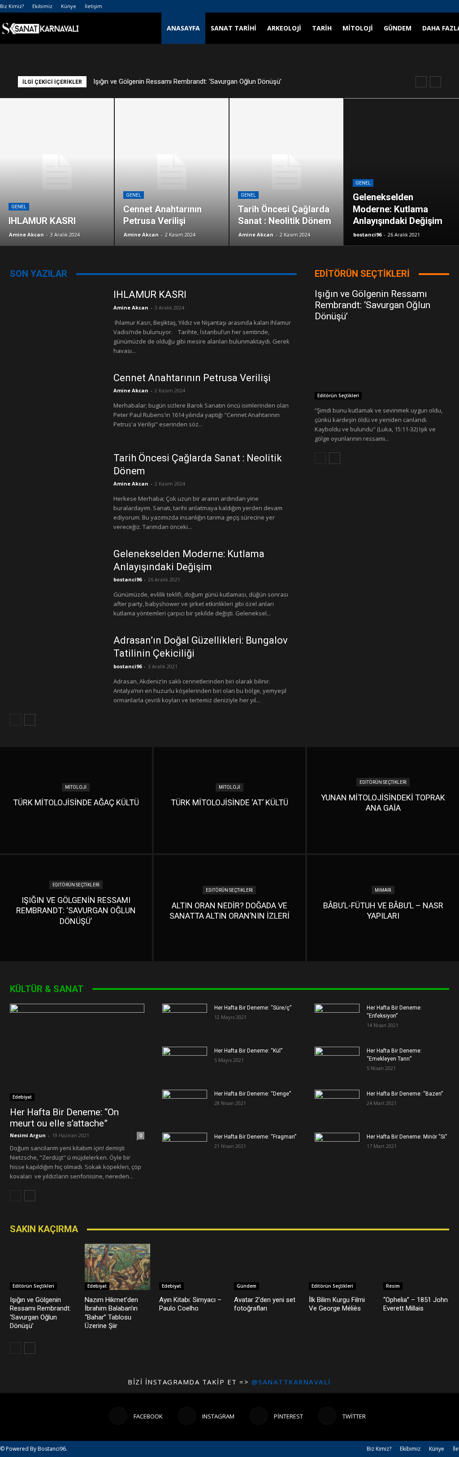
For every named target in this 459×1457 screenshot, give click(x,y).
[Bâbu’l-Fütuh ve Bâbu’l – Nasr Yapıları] (383, 908)
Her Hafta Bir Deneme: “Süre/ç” (252, 1008)
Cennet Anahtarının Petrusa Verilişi (192, 377)
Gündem (397, 28)
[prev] (421, 81)
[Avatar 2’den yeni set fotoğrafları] (267, 1267)
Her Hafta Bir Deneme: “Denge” (252, 1094)
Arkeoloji (284, 28)
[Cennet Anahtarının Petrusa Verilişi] (56, 404)
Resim (393, 1286)
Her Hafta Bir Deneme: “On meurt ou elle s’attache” (64, 1118)
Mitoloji (357, 28)
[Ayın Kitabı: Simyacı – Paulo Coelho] (192, 1267)
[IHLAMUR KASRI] (56, 320)
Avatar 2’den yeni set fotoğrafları (264, 1304)
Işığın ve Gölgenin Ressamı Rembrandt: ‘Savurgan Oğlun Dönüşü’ (187, 81)
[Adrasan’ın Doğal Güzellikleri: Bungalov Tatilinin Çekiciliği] (56, 666)
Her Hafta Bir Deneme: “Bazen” (405, 1094)
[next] (435, 81)
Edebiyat (22, 1097)
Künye (68, 6)
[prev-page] (15, 720)
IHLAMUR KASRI (149, 294)
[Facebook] (437, 6)
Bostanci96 (52, 1449)
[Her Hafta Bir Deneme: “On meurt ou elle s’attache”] (77, 1052)
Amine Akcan (26, 234)
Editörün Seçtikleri (338, 395)
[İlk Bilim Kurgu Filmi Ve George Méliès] (342, 1267)
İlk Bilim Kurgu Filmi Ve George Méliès (337, 1304)
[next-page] (29, 720)
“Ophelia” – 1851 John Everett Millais (415, 1304)
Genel (18, 206)
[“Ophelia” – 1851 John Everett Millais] (416, 1267)
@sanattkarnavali (291, 1381)
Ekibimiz (42, 6)
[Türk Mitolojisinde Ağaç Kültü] (76, 800)
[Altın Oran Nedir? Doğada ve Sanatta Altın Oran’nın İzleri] (230, 908)
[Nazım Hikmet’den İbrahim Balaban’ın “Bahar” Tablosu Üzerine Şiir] (118, 1267)
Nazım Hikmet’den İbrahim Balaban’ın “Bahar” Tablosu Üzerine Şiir (111, 1313)
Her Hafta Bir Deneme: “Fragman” (255, 1137)
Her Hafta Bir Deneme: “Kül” (248, 1051)
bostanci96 (367, 234)
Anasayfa (183, 28)
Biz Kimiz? (12, 6)
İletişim (93, 6)
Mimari (383, 890)
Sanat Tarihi (233, 28)
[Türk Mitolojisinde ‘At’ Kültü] (230, 800)
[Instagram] (452, 6)
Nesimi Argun (28, 1135)
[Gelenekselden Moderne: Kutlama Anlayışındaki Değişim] (56, 580)
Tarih (322, 28)
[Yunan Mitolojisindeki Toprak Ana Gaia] (383, 800)
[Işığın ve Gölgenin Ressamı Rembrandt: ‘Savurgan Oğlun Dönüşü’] (382, 366)
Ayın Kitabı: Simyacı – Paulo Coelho (190, 1304)
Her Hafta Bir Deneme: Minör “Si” (407, 1137)
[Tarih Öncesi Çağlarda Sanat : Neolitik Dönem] (56, 484)
